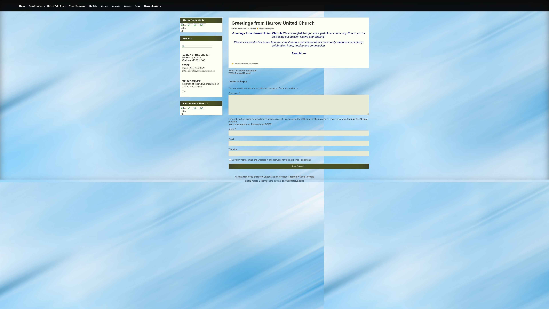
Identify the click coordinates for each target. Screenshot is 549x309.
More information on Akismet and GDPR (250, 124)
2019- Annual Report (239, 73)
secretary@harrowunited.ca (201, 71)
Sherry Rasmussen (266, 28)
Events (104, 6)
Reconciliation (151, 6)
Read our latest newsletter (242, 70)
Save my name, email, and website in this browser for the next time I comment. (271, 160)
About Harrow (35, 6)
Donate (127, 6)
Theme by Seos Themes (301, 177)
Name (232, 129)
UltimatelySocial (295, 181)
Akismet (363, 119)
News (137, 6)
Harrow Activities (55, 6)
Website (232, 149)
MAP (184, 92)
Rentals (93, 6)
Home (22, 6)
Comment (234, 93)
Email (231, 139)
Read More (299, 53)
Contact (116, 6)
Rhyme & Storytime (250, 64)
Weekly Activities (77, 6)
